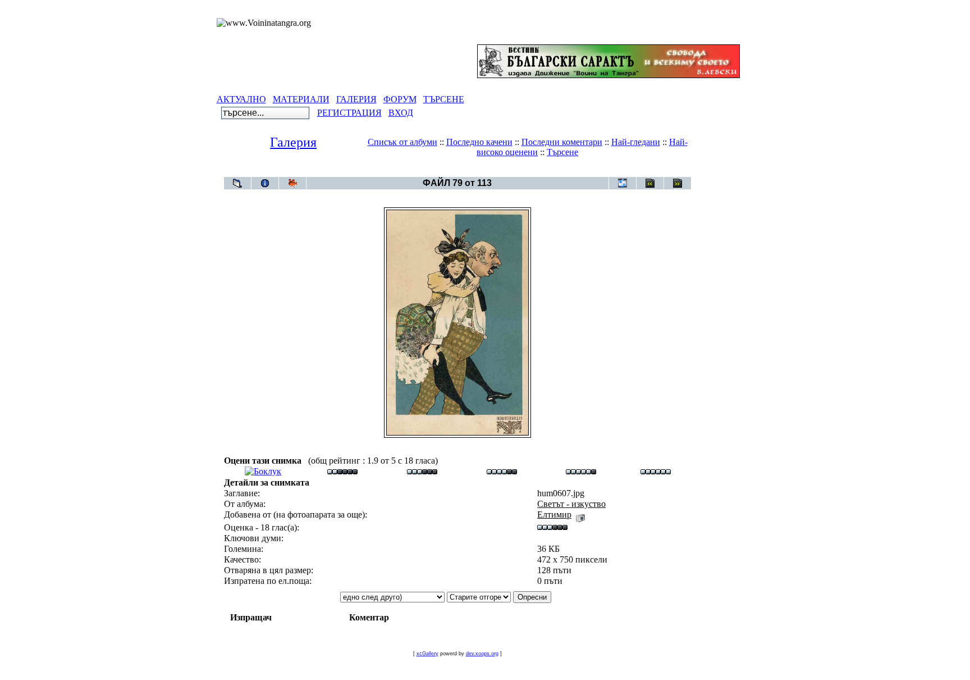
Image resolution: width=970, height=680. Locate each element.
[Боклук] (263, 471)
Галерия (293, 142)
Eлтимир (554, 514)
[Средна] (422, 471)
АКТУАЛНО (241, 99)
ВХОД (400, 112)
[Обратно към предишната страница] (237, 183)
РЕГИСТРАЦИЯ (349, 112)
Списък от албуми (402, 142)
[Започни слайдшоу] (292, 183)
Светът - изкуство (477, 171)
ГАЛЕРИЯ (356, 99)
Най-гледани (635, 142)
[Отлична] (581, 471)
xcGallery (427, 653)
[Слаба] (342, 471)
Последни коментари (561, 142)
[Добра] (502, 471)
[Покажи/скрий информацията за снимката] (264, 183)
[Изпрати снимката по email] (622, 183)
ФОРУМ (400, 99)
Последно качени (479, 142)
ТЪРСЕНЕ (443, 99)
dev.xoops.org (482, 653)
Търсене (562, 152)
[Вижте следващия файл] (677, 183)
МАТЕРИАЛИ (301, 99)
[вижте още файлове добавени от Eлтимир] (580, 514)
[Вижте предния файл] (650, 183)
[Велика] (655, 471)
